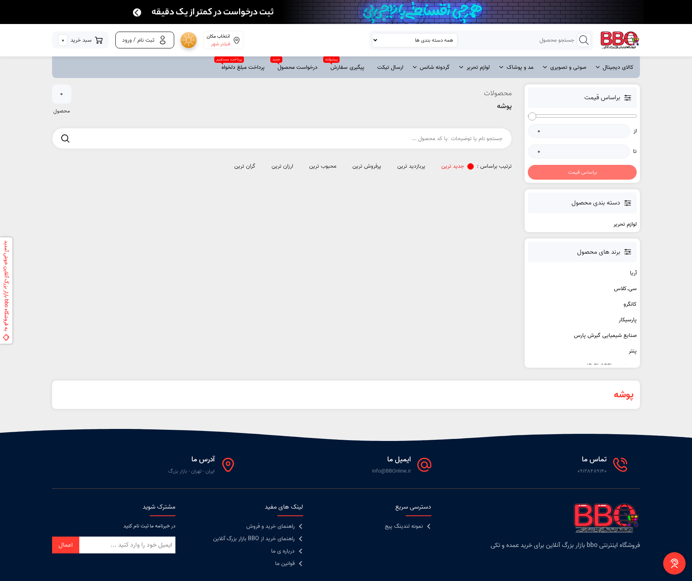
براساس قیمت (582, 172)
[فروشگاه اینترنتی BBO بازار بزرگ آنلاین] (620, 40)
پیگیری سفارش (347, 67)
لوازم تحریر (478, 67)
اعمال (65, 545)
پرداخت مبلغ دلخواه (243, 67)
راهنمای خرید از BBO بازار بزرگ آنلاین (254, 538)
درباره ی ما (283, 551)
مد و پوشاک (520, 67)
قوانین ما (285, 563)
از (635, 131)
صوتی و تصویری (568, 67)
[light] (189, 40)
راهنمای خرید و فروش (270, 526)
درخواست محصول (298, 67)
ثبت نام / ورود (138, 40)
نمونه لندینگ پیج (404, 526)
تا (635, 151)
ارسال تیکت (390, 67)
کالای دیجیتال (618, 67)
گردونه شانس (435, 67)
